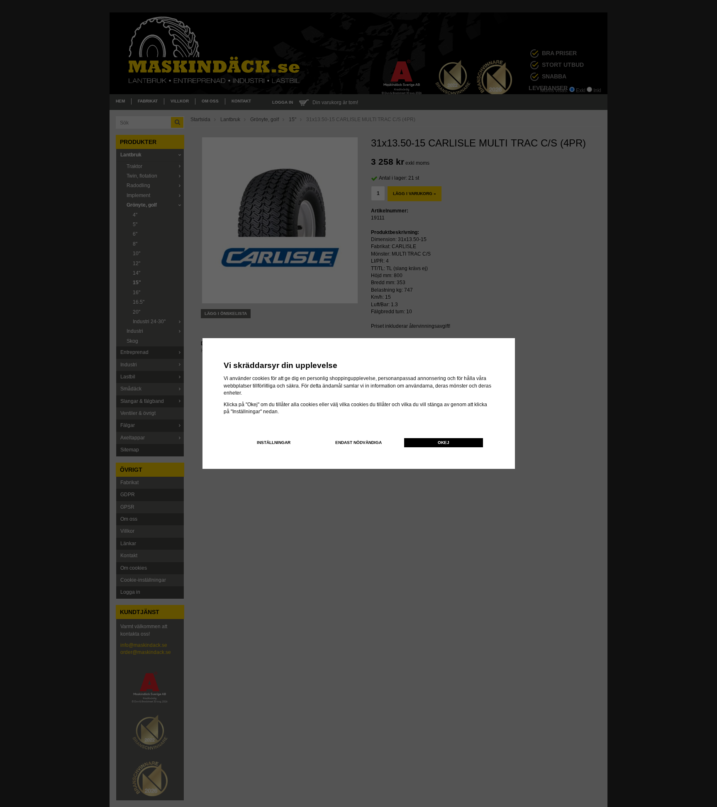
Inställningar (273, 442)
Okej (443, 442)
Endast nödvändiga (358, 442)
